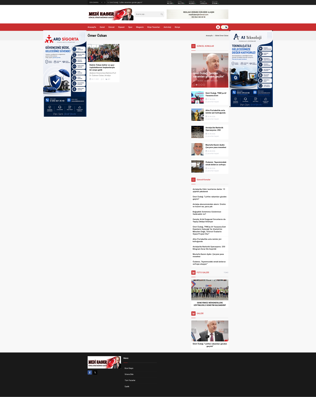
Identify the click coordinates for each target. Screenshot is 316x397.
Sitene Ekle (129, 374)
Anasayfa (209, 36)
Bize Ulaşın (129, 368)
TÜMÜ (226, 272)
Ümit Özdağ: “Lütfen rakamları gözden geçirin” (125, 2)
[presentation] (193, 70)
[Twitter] (95, 372)
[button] (194, 85)
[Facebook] (90, 372)
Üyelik (127, 387)
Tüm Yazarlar (130, 380)
